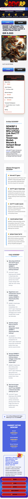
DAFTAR (20, 22)
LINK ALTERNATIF (15, 491)
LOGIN (7, 22)
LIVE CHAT (15, 494)
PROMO (15, 479)
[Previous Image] (2, 48)
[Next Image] (25, 48)
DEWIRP (8, 151)
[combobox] (12, 8)
